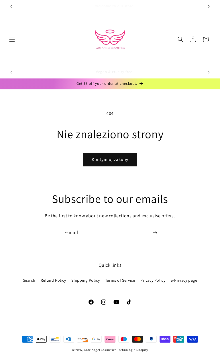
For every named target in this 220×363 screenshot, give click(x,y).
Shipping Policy (85, 280)
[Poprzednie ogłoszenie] (11, 6)
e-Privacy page (184, 280)
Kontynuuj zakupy (110, 159)
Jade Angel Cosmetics (100, 350)
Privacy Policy (152, 280)
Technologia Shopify (132, 350)
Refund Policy (53, 280)
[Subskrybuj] (155, 232)
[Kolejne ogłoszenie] (209, 6)
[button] (12, 39)
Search (29, 280)
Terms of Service (120, 280)
